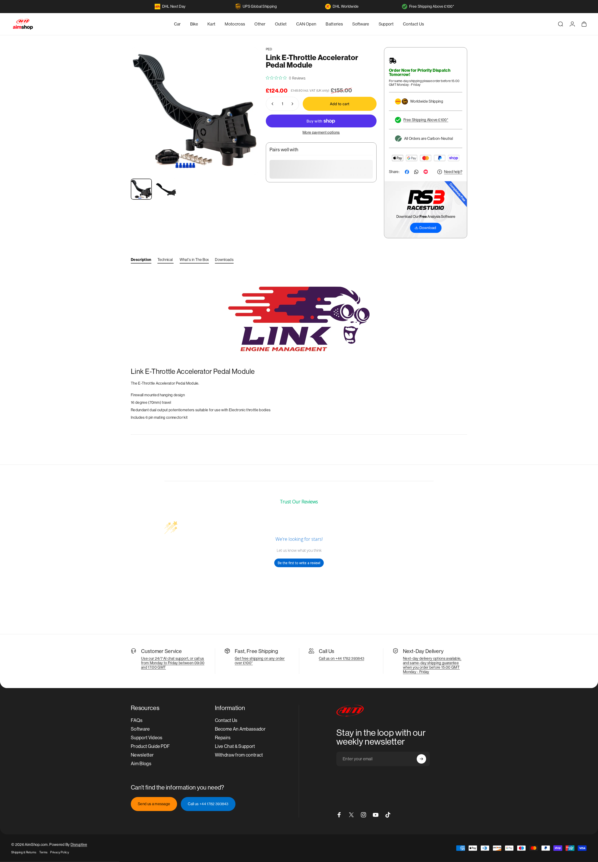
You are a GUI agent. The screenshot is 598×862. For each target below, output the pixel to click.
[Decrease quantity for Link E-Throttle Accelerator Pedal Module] (271, 104)
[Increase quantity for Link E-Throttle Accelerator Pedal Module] (293, 104)
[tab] (141, 260)
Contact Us (226, 720)
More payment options (321, 132)
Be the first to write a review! (299, 563)
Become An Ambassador (240, 729)
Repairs (223, 737)
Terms (43, 852)
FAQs (136, 720)
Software (140, 729)
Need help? (453, 172)
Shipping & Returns (23, 852)
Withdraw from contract (239, 755)
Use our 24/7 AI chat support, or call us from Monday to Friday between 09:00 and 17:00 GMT (172, 663)
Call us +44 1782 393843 (208, 804)
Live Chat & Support (235, 746)
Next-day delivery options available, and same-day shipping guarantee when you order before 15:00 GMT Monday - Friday (432, 665)
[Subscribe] (421, 759)
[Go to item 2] (166, 189)
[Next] (246, 122)
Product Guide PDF (150, 746)
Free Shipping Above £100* (431, 6)
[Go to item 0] (141, 189)
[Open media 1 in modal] (194, 111)
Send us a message (154, 804)
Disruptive (79, 844)
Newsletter (142, 755)
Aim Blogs (141, 763)
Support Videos (146, 737)
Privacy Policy (59, 852)
